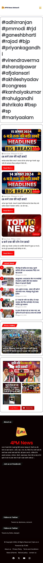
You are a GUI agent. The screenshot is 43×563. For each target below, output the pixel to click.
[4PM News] (10, 7)
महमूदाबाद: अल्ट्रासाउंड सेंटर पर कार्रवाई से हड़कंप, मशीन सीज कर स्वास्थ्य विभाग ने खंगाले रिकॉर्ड (28, 281)
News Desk (6, 153)
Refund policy (23, 552)
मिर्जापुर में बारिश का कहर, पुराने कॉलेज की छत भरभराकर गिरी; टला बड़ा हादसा (27, 270)
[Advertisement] (28, 8)
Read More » (8, 168)
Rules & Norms (12, 552)
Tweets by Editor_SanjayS (10, 533)
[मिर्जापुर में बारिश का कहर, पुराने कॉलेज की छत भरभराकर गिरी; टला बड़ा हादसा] (8, 271)
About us (8, 549)
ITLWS (26, 545)
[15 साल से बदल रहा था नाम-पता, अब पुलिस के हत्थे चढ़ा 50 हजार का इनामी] (8, 313)
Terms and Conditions (30, 549)
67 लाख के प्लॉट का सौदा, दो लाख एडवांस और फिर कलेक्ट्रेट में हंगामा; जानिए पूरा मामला (27, 302)
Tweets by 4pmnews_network (21, 522)
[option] (21, 341)
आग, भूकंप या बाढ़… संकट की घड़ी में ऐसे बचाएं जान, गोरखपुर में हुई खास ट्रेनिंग (27, 291)
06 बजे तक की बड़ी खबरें (14, 156)
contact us (32, 552)
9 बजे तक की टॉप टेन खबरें (16, 242)
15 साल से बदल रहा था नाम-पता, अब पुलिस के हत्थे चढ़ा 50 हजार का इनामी (28, 311)
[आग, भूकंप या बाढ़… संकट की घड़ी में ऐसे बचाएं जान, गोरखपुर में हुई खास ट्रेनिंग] (8, 292)
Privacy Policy (17, 549)
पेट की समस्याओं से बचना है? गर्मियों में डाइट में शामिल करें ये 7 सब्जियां (21, 349)
